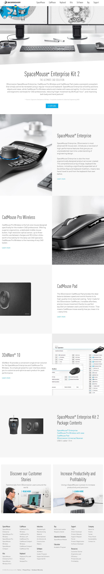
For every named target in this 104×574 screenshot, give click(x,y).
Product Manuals (76, 534)
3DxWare (39, 551)
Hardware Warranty (37, 570)
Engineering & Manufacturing (41, 530)
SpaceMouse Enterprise (67, 430)
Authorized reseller (60, 529)
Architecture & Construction (41, 540)
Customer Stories (76, 551)
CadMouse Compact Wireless (26, 542)
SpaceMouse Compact (6, 547)
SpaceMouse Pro (8, 539)
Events (90, 532)
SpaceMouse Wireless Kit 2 (7, 562)
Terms (19, 570)
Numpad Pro (23, 561)
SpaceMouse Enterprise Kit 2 (7, 557)
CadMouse (52, 2)
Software (80, 2)
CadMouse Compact (26, 546)
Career (90, 534)
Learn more (61, 179)
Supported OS (41, 559)
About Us (91, 529)
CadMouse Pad (63, 435)
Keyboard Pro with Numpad (25, 557)
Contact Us (91, 541)
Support (96, 2)
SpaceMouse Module (60, 539)
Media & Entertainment (41, 535)
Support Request (76, 536)
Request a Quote (59, 532)
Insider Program (42, 554)
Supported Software (43, 556)
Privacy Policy (26, 570)
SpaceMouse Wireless (6, 542)
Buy (88, 2)
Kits (71, 2)
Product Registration (77, 541)
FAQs (73, 529)
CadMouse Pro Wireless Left (24, 535)
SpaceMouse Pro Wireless (8, 535)
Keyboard (63, 2)
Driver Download (76, 532)
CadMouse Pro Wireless (24, 530)
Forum (73, 539)
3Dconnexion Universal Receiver (70, 438)
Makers (39, 544)
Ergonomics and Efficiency (76, 555)
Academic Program (60, 547)
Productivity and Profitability (76, 560)
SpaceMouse (40, 2)
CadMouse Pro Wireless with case (70, 433)
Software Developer (77, 544)
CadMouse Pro (24, 539)
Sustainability (92, 539)
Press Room (92, 536)
